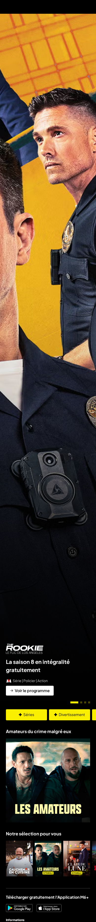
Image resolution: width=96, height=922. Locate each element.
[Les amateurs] (48, 858)
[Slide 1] (74, 702)
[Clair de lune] (76, 858)
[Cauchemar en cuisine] (19, 858)
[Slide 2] (81, 702)
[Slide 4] (89, 702)
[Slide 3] (85, 702)
